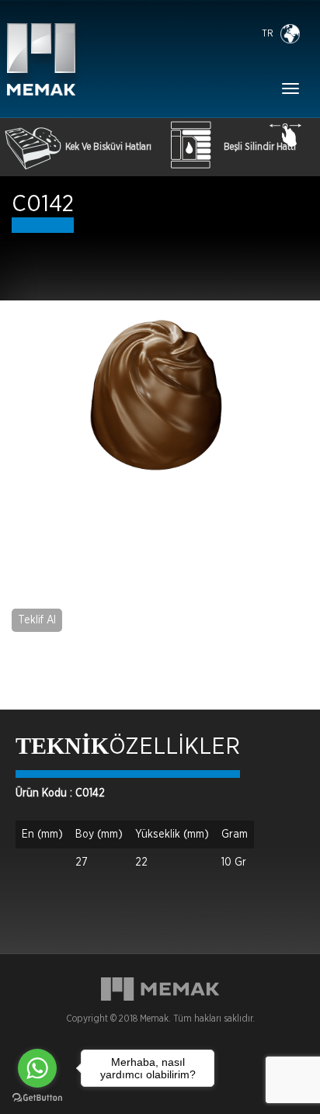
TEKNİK (62, 745)
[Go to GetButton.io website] (37, 1098)
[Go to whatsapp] (37, 1068)
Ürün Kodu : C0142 (60, 793)
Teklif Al (37, 620)
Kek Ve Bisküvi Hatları (108, 146)
